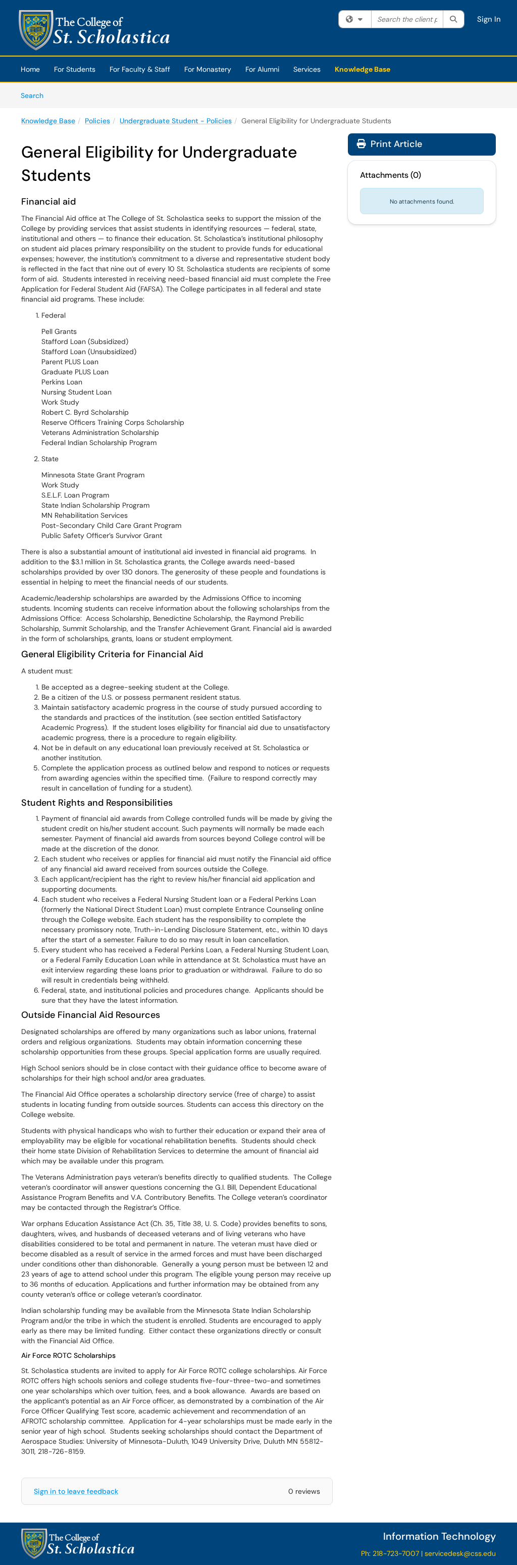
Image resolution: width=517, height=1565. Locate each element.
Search (35, 95)
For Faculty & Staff (140, 69)
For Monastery (207, 69)
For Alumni (262, 69)
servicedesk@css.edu (460, 1553)
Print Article (395, 144)
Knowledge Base (362, 69)
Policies (97, 120)
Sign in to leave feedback (76, 1491)
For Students (74, 69)
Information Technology (439, 1536)
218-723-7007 (396, 1553)
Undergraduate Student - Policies (176, 120)
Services (307, 69)
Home (30, 69)
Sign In (489, 19)
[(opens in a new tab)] (94, 30)
